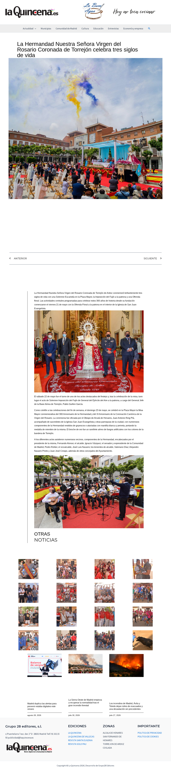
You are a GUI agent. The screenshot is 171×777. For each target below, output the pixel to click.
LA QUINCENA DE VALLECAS (81, 736)
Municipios (46, 28)
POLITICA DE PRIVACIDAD (150, 732)
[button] (34, 29)
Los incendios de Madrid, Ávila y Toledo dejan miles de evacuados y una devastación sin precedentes (126, 706)
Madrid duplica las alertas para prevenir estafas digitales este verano (42, 706)
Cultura (85, 28)
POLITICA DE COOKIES (148, 736)
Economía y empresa (133, 28)
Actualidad (28, 28)
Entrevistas (113, 28)
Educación (98, 28)
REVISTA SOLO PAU (77, 744)
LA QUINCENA (74, 732)
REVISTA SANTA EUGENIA (80, 740)
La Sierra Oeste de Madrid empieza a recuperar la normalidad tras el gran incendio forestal (85, 703)
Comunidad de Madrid (66, 28)
